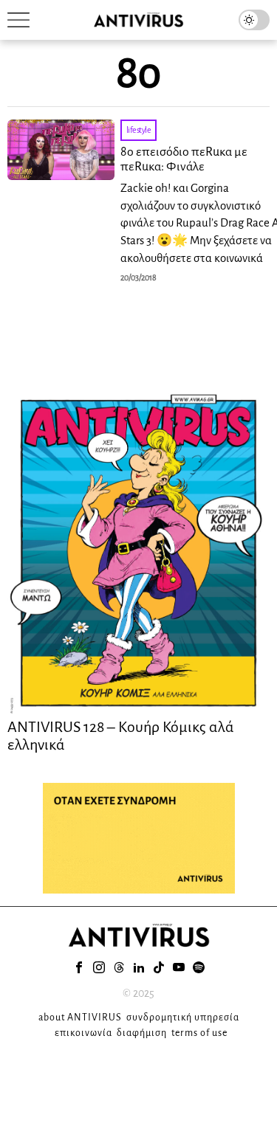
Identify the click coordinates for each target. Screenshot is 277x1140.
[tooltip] (79, 967)
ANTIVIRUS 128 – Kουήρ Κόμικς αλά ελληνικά (120, 736)
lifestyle (138, 129)
